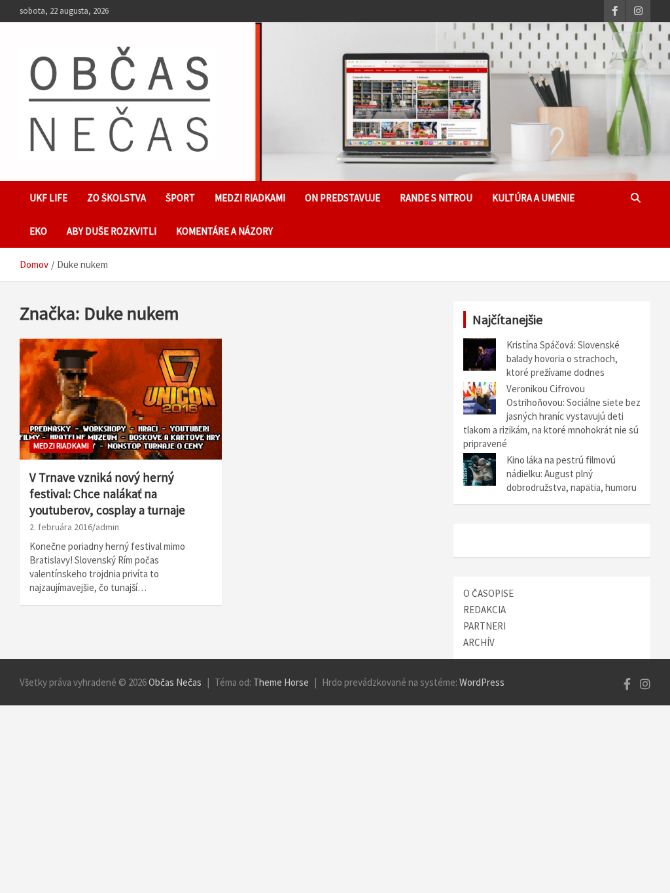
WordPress (481, 682)
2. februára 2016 (60, 527)
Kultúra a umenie (533, 198)
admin (107, 527)
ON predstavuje (342, 198)
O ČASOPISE (488, 593)
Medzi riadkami (250, 198)
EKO (38, 231)
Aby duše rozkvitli (111, 231)
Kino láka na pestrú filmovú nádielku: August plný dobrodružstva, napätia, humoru (571, 474)
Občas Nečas (175, 682)
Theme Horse (281, 682)
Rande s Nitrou (436, 198)
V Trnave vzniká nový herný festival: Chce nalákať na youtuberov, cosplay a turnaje (107, 493)
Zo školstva (116, 198)
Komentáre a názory (224, 231)
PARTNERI (484, 626)
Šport (180, 198)
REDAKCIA (484, 609)
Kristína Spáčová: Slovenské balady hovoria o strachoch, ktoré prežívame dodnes (563, 359)
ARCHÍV (479, 642)
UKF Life (48, 198)
